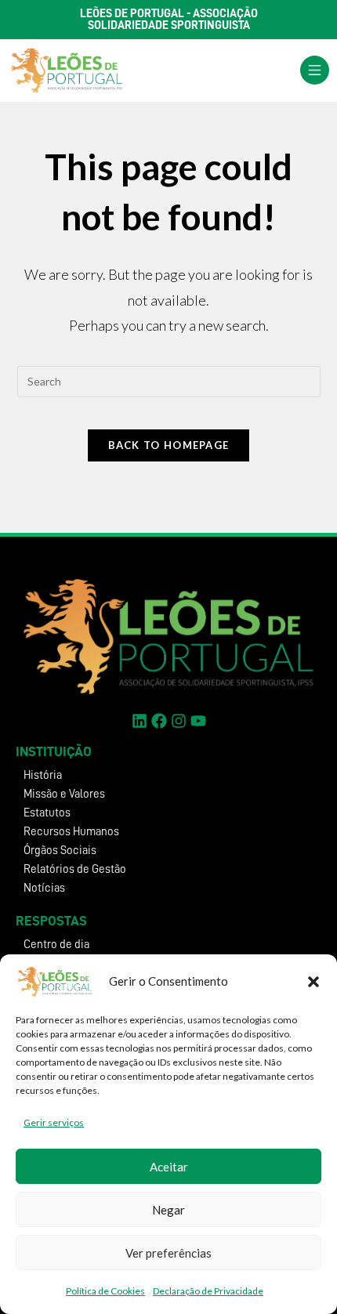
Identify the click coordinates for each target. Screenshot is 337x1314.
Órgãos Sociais (60, 850)
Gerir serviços (54, 1122)
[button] (313, 982)
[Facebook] (159, 721)
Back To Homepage (169, 445)
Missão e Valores (64, 794)
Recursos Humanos (71, 832)
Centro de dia (56, 944)
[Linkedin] (139, 721)
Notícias (44, 888)
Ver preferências (168, 1253)
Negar (168, 1210)
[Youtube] (198, 721)
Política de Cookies (105, 1291)
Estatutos (47, 813)
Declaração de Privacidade (208, 1291)
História (43, 775)
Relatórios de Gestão (75, 869)
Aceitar (169, 1167)
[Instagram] (179, 721)
